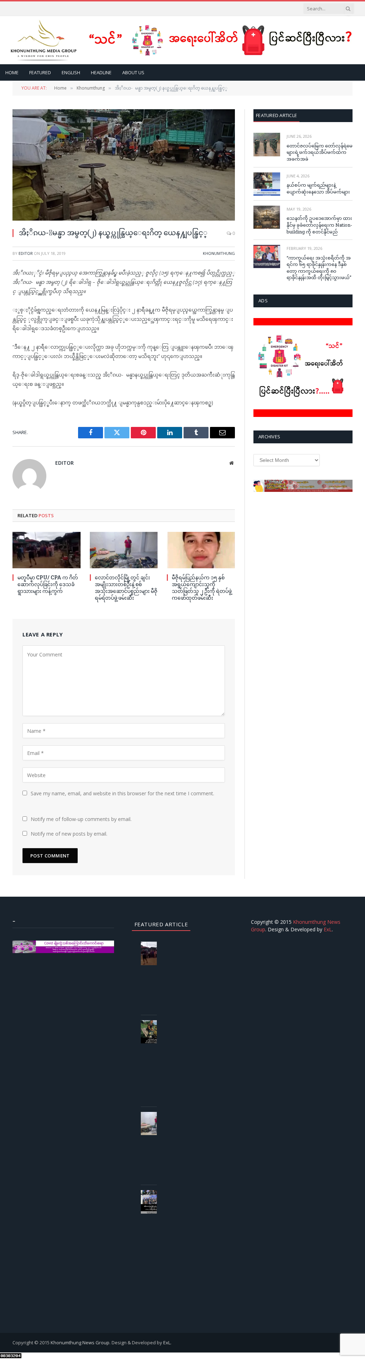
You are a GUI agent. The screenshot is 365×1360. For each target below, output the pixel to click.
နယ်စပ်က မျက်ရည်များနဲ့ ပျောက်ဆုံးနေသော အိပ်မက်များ (318, 188)
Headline (101, 72)
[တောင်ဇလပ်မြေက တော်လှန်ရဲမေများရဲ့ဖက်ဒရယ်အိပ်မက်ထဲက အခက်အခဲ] (266, 144)
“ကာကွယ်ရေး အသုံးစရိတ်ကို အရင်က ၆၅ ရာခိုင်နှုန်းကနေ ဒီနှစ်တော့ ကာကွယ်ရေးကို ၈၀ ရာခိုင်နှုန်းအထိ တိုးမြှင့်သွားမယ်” (319, 268)
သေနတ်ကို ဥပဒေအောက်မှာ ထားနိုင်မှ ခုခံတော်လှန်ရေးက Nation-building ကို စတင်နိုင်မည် (319, 225)
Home (12, 72)
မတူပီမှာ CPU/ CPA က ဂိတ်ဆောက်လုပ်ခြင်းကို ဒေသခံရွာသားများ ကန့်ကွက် (47, 584)
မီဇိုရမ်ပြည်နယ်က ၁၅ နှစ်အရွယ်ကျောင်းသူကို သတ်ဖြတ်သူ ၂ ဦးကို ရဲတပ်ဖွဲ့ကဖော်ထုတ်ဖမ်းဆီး (202, 587)
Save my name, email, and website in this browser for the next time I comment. (122, 793)
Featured (40, 72)
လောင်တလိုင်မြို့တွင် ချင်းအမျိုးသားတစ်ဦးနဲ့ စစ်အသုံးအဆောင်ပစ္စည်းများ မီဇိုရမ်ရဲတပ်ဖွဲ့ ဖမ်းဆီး (126, 587)
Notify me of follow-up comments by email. (81, 819)
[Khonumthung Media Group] (44, 40)
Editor (26, 253)
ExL (328, 929)
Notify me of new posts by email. (69, 833)
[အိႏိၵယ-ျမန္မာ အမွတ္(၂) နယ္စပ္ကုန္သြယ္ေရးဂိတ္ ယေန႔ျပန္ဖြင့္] (123, 165)
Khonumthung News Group (80, 1342)
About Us (133, 72)
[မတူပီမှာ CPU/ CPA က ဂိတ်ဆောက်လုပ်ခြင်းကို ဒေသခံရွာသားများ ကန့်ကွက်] (46, 550)
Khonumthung (219, 253)
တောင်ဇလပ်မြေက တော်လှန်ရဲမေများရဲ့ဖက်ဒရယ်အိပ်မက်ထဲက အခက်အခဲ (320, 152)
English (71, 72)
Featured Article (276, 115)
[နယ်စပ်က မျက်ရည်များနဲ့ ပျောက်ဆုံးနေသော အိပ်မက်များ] (266, 184)
